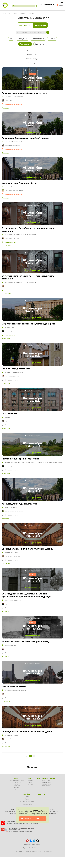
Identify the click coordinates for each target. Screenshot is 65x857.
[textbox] (32, 55)
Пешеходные (25, 44)
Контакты (42, 794)
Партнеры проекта (16, 789)
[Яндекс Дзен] (37, 840)
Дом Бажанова (9, 413)
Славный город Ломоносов (16, 368)
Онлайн (52, 39)
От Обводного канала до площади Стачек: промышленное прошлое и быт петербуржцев (26, 595)
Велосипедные (38, 39)
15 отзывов (6, 384)
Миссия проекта (16, 782)
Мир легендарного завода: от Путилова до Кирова (28, 323)
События (30, 780)
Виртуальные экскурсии (26, 803)
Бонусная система (46, 785)
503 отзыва (5, 564)
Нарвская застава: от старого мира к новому (25, 641)
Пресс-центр (16, 787)
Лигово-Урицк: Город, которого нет (20, 458)
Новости (16, 784)
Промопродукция (26, 804)
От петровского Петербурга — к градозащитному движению (28, 229)
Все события (25, 25)
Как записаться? (46, 780)
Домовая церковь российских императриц (24, 93)
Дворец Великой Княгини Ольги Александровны (27, 548)
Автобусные (22, 39)
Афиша (30, 778)
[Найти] (36, 6)
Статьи (27, 796)
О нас (16, 778)
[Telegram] (34, 840)
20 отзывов (6, 339)
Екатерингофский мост (14, 686)
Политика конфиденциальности (32, 844)
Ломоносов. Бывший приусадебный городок (25, 138)
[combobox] (32, 55)
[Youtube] (27, 840)
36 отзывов (6, 474)
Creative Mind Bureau (35, 848)
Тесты (26, 798)
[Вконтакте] (31, 840)
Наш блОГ (27, 794)
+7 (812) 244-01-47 (47, 4)
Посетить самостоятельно (27, 801)
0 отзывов (5, 108)
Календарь (31, 784)
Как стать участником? (46, 778)
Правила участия (46, 782)
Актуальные (40, 25)
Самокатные (40, 44)
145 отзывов (6, 246)
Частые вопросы (46, 784)
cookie (36, 810)
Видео (27, 799)
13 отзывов (6, 701)
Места (30, 782)
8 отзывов (5, 153)
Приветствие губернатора (16, 780)
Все (11, 39)
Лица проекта (16, 785)
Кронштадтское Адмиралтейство (19, 183)
